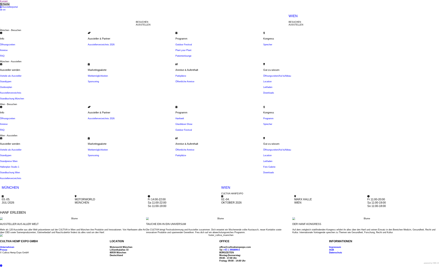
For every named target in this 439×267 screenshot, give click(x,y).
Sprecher (267, 44)
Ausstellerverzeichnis (10, 93)
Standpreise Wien (8, 161)
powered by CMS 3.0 (431, 263)
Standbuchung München (12, 98)
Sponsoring (93, 81)
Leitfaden (267, 87)
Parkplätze (180, 76)
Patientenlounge (183, 56)
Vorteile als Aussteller (10, 76)
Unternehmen (7, 247)
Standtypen (5, 81)
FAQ (2, 56)
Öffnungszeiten (7, 44)
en (4, 9)
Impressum (335, 247)
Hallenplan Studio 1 (9, 167)
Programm (268, 118)
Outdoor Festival (183, 44)
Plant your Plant (183, 50)
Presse (3, 250)
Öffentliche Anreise (184, 81)
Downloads (268, 93)
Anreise (4, 50)
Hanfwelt (179, 118)
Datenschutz (335, 252)
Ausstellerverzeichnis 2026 (101, 44)
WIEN (293, 16)
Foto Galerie (269, 167)
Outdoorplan (6, 87)
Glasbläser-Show (183, 124)
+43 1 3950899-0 (231, 250)
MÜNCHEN (10, 187)
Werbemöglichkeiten (98, 76)
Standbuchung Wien (10, 172)
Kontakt (4, 1)
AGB (331, 250)
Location (267, 81)
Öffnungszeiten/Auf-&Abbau (277, 76)
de (1, 9)
